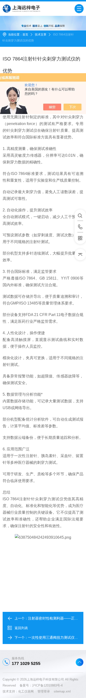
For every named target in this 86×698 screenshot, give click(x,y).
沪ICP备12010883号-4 (47, 685)
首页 (25, 34)
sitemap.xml (62, 691)
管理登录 (44, 691)
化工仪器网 (28, 691)
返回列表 (21, 628)
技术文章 (40, 34)
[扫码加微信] (80, 238)
